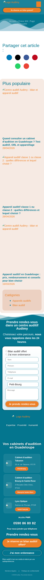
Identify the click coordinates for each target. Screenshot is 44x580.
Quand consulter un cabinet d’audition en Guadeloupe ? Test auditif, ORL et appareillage (21, 141)
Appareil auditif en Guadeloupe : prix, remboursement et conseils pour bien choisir (21, 277)
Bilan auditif (18, 305)
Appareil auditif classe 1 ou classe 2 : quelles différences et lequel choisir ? (20, 210)
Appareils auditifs (21, 300)
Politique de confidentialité (30, 571)
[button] (38, 4)
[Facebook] (17, 434)
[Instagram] (26, 434)
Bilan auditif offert (17, 351)
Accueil (12, 21)
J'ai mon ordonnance (19, 354)
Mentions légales (10, 571)
